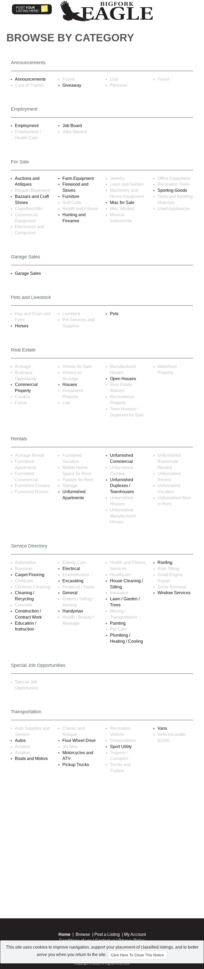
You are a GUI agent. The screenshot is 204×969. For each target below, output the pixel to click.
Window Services (174, 592)
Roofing (165, 562)
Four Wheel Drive (79, 740)
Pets (114, 313)
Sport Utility (121, 746)
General (70, 592)
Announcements (30, 79)
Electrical (71, 568)
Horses (21, 326)
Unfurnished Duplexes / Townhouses (122, 485)
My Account (135, 934)
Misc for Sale (122, 202)
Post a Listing (107, 934)
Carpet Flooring (29, 574)
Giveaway (71, 85)
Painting (118, 623)
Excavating (72, 581)
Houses (69, 384)
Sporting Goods (172, 190)
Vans (162, 728)
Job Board (72, 125)
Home (64, 934)
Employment (27, 125)
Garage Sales (28, 273)
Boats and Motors (31, 758)
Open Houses (123, 378)
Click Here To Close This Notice (137, 955)
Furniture (70, 196)
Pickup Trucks (75, 764)
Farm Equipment (78, 178)
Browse (83, 934)
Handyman (72, 611)
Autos (20, 740)
